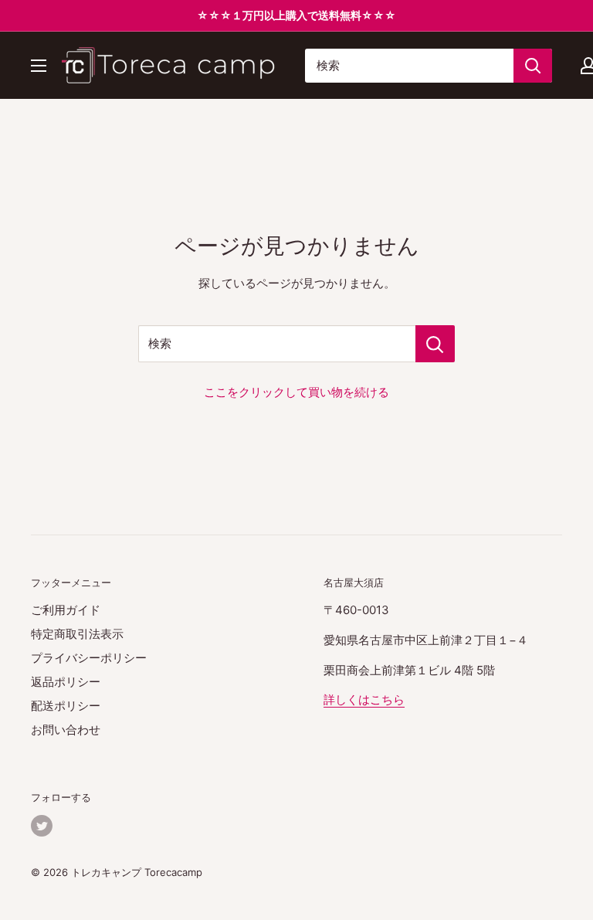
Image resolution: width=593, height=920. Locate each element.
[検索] (532, 66)
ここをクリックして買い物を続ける (296, 392)
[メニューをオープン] (38, 65)
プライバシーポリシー (89, 657)
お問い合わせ (65, 729)
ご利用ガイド (65, 610)
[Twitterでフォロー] (42, 826)
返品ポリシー (65, 681)
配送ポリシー (65, 705)
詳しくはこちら (364, 699)
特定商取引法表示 (77, 633)
